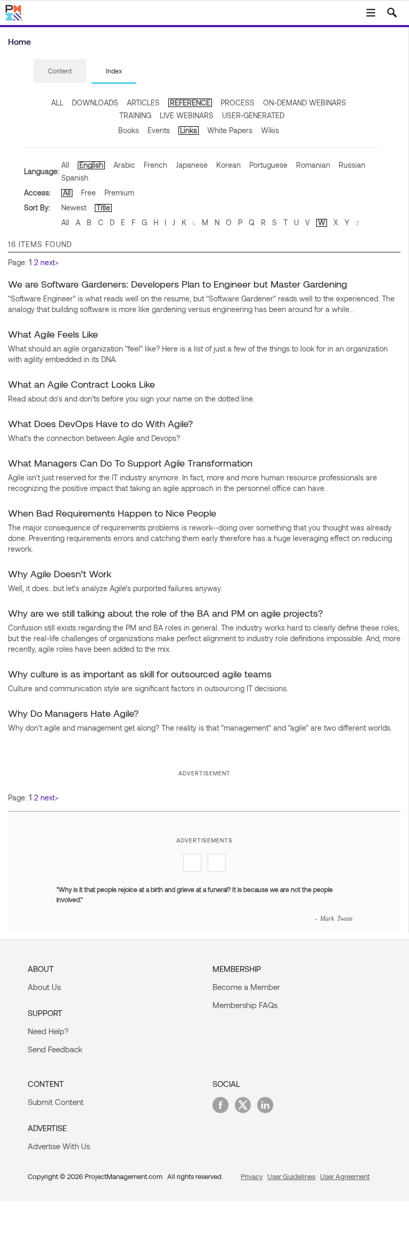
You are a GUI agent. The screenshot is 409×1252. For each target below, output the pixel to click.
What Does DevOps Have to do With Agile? (100, 423)
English (91, 164)
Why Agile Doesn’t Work (59, 573)
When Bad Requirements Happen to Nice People (112, 513)
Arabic (124, 164)
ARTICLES (143, 102)
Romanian (313, 164)
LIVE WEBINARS (187, 115)
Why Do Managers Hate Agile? (73, 713)
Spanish (74, 177)
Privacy (252, 1176)
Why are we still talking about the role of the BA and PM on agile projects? (165, 613)
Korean (228, 164)
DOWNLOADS (95, 102)
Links (188, 130)
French (155, 164)
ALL (57, 102)
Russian (352, 164)
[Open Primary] (370, 12)
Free (88, 192)
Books (128, 130)
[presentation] (60, 70)
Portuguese (268, 164)
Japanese (192, 164)
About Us (44, 987)
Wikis (270, 130)
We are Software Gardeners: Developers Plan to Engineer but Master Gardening (177, 284)
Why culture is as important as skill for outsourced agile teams (140, 674)
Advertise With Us (59, 1146)
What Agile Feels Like (53, 334)
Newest (73, 207)
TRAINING (135, 115)
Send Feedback (55, 1049)
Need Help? (48, 1031)
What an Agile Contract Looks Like (81, 384)
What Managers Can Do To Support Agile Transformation (130, 463)
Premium (119, 192)
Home (19, 41)
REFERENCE (190, 102)
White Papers (229, 130)
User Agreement (345, 1176)
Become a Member (246, 987)
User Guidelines (291, 1176)
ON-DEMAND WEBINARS (304, 102)
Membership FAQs (244, 1005)
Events (159, 130)
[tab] (60, 71)
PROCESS (237, 102)
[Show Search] (391, 12)
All (65, 164)
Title (103, 207)
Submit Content (56, 1102)
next (47, 262)
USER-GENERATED (253, 115)
